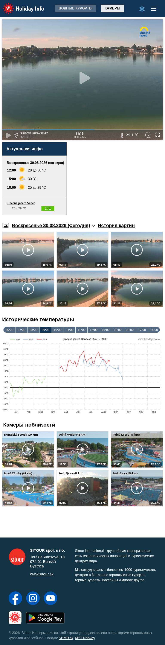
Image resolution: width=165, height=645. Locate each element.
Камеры (112, 8)
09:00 (45, 330)
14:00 (106, 330)
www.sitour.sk (41, 574)
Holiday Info (19, 5)
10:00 (57, 330)
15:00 (118, 330)
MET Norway (85, 638)
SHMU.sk (66, 638)
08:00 (33, 330)
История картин (116, 225)
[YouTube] (50, 598)
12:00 (82, 330)
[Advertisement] (117, 178)
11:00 (69, 330)
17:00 (142, 330)
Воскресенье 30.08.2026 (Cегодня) (51, 225)
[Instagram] (33, 598)
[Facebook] (15, 598)
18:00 (154, 330)
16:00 (130, 330)
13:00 (94, 330)
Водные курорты (76, 8)
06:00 (9, 330)
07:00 (21, 330)
